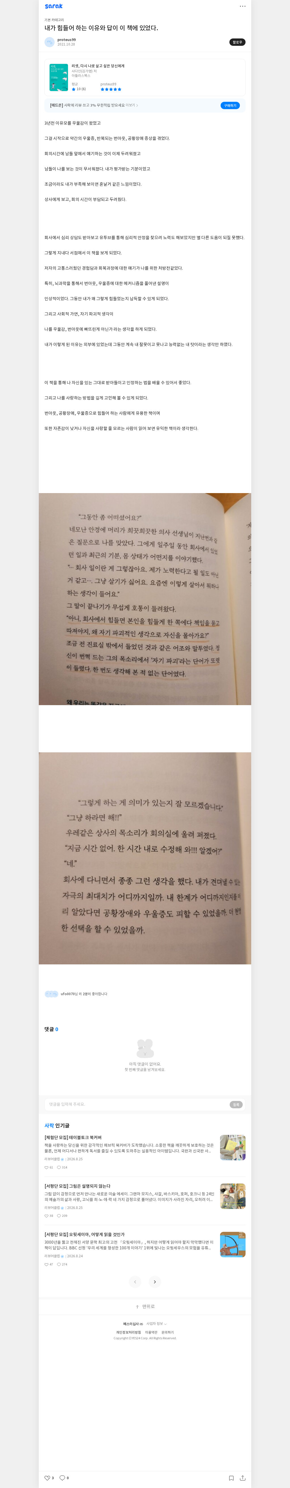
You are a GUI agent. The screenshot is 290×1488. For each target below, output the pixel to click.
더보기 (243, 6)
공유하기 (243, 1478)
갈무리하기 (231, 1478)
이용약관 (151, 1332)
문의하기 (167, 1332)
